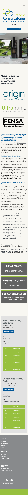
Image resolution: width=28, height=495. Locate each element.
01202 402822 (6, 396)
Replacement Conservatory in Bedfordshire (14, 224)
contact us (7, 245)
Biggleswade (4, 251)
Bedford (3, 249)
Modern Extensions (5, 468)
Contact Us (18, 29)
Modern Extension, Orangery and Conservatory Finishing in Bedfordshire (15, 234)
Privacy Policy (4, 454)
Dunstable (11, 249)
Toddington (11, 251)
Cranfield (20, 251)
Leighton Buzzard (19, 249)
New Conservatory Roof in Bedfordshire (13, 214)
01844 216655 (6, 338)
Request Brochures (5, 458)
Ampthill (8, 252)
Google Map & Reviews (8, 331)
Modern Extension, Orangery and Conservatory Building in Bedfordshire (15, 231)
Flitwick (25, 251)
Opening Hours (11, 29)
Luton (7, 249)
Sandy (15, 251)
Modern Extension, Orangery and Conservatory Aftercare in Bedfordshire (15, 237)
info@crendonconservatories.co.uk (11, 343)
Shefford (3, 252)
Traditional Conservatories (6, 470)
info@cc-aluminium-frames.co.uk (11, 401)
